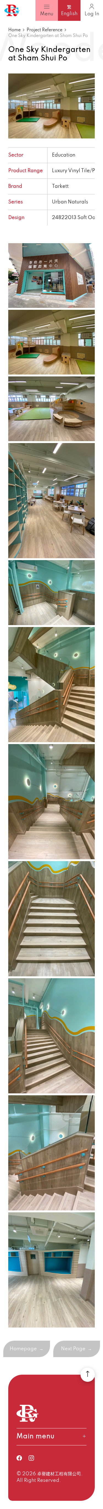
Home (14, 30)
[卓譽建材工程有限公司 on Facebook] (22, 1458)
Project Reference (44, 30)
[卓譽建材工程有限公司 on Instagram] (35, 1458)
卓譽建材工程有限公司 (59, 1473)
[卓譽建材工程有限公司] (12, 10)
